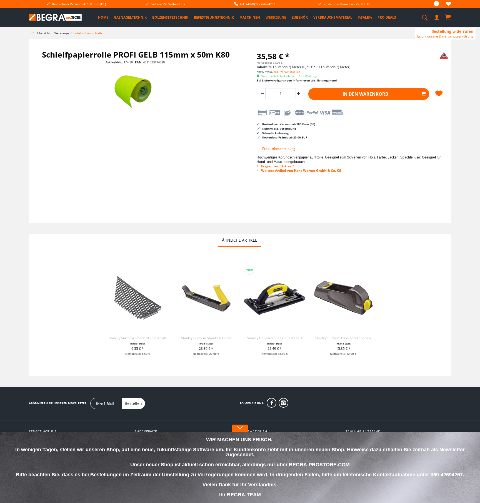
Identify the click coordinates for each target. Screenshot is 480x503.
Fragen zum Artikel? (277, 166)
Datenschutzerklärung (456, 36)
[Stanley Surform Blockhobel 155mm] (343, 298)
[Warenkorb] (448, 17)
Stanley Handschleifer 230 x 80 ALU (274, 338)
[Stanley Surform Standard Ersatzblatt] (137, 298)
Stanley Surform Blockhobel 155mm (343, 338)
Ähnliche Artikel (239, 240)
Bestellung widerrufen (452, 31)
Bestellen (133, 403)
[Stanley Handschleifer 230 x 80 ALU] (274, 298)
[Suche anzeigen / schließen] (424, 16)
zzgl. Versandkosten (287, 71)
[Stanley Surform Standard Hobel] (206, 298)
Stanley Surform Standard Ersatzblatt (137, 338)
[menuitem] (433, 4)
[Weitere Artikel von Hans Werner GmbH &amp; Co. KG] (434, 60)
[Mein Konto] (437, 16)
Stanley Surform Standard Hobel (206, 338)
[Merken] (439, 93)
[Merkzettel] (448, 5)
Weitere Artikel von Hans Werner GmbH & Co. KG (300, 170)
